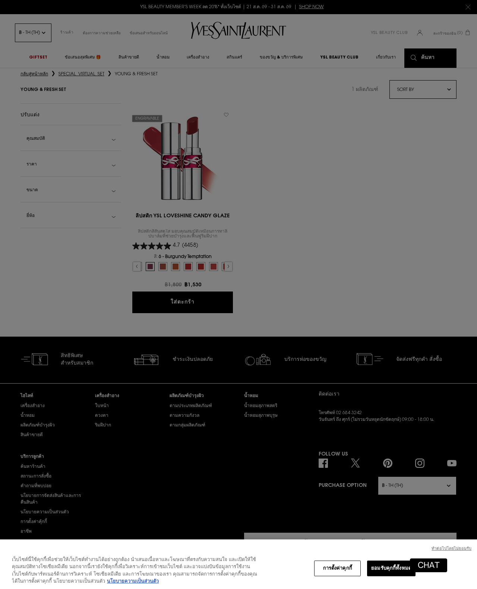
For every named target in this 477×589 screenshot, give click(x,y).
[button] (428, 565)
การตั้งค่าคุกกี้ (337, 568)
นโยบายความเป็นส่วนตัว (133, 581)
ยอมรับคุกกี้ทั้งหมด (391, 568)
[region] (238, 564)
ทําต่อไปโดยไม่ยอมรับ (451, 549)
